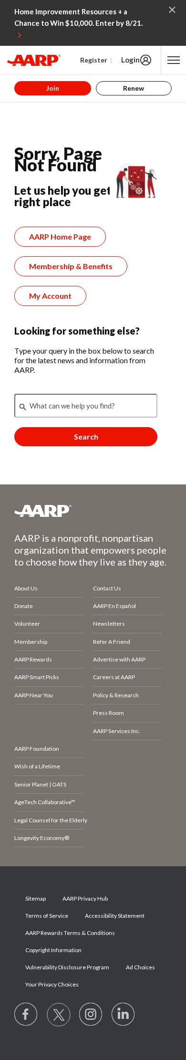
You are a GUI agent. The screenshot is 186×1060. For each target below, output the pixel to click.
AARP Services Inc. (116, 731)
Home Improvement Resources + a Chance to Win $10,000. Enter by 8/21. (78, 17)
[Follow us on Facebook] (26, 1015)
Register (93, 60)
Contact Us (107, 588)
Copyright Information (53, 950)
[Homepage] (34, 60)
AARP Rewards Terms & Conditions (70, 932)
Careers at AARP (114, 677)
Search (86, 436)
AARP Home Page (60, 236)
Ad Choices (140, 967)
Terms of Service (46, 915)
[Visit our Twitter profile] (59, 1015)
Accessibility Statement (115, 915)
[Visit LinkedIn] (123, 1015)
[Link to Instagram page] (91, 1015)
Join (52, 88)
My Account (50, 295)
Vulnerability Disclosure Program (67, 967)
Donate (23, 605)
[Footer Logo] (93, 511)
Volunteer (27, 623)
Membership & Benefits (71, 266)
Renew (133, 88)
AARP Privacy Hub (85, 898)
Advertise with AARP (119, 659)
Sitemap (35, 898)
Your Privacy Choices (52, 984)
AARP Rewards (33, 659)
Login (130, 59)
